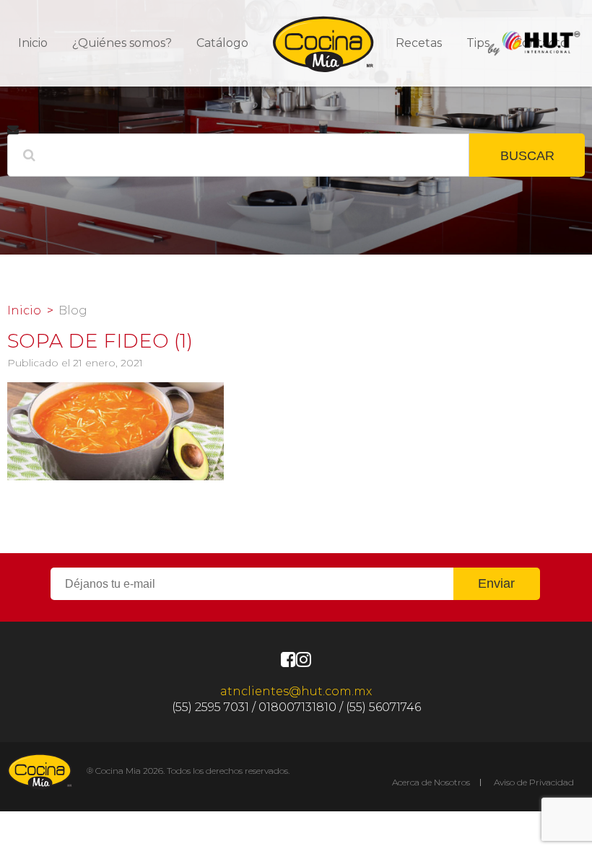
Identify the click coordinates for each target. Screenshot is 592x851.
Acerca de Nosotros (431, 782)
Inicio (33, 43)
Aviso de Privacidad (534, 782)
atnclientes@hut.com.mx (296, 691)
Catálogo (222, 43)
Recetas (419, 43)
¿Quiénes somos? (122, 43)
